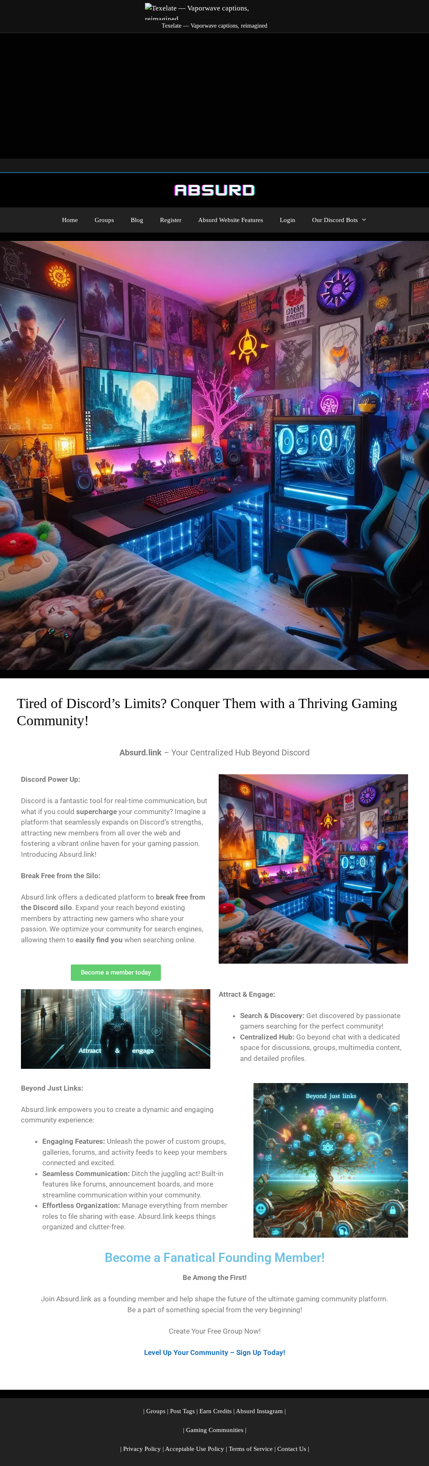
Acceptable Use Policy (194, 1448)
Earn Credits (215, 1411)
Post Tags (182, 1411)
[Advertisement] (214, 96)
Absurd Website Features (230, 220)
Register (170, 220)
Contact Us (291, 1448)
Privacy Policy (142, 1448)
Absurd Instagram (259, 1411)
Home (70, 220)
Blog (137, 220)
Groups (104, 220)
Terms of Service (251, 1448)
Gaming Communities (214, 1430)
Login (287, 220)
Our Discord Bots (335, 220)
